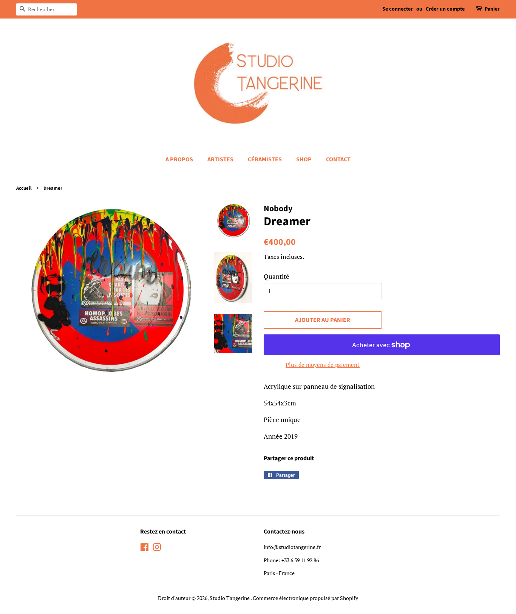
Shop (304, 159)
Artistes (220, 159)
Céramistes (265, 159)
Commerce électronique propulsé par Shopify (305, 598)
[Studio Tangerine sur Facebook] (144, 548)
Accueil (24, 188)
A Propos (179, 159)
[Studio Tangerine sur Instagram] (157, 548)
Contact (338, 159)
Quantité (276, 276)
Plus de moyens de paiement (323, 364)
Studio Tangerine (230, 598)
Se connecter (397, 9)
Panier (492, 9)
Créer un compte (445, 9)
